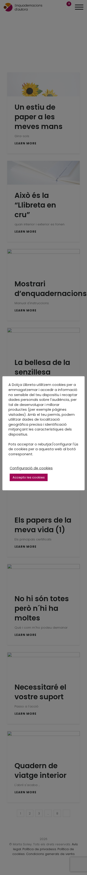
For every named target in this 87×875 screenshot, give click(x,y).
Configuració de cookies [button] (31, 468)
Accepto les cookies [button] (29, 477)
